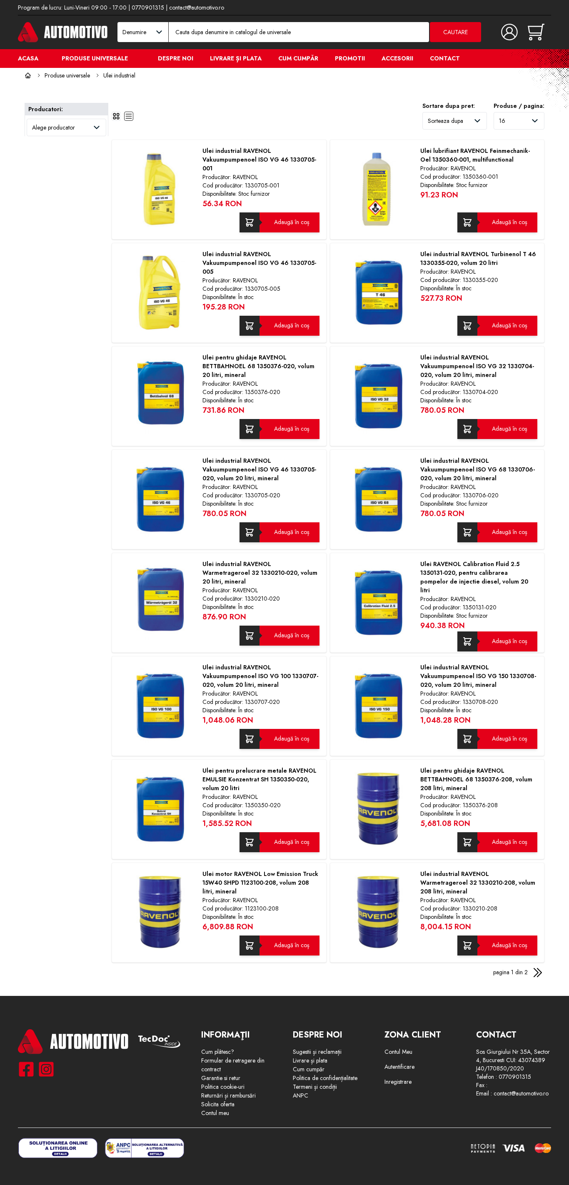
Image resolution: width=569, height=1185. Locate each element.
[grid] (116, 116)
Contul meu (215, 1113)
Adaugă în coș (291, 222)
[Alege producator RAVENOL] (66, 127)
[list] (128, 116)
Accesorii (397, 58)
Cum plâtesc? (217, 1052)
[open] (138, 58)
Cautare (455, 32)
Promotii (350, 58)
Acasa (28, 58)
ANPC (300, 1095)
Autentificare (399, 1067)
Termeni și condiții (315, 1087)
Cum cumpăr (298, 58)
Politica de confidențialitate (325, 1078)
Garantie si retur (220, 1078)
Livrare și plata (236, 58)
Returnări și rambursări (228, 1095)
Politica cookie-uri (223, 1087)
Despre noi (175, 58)
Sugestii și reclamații (317, 1052)
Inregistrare (398, 1082)
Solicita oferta (218, 1104)
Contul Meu (398, 1052)
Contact (445, 58)
